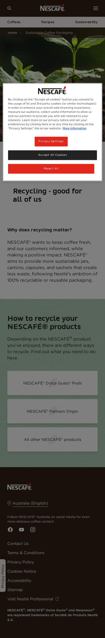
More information (74, 128)
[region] (53, 132)
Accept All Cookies (52, 155)
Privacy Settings (51, 141)
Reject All (51, 168)
